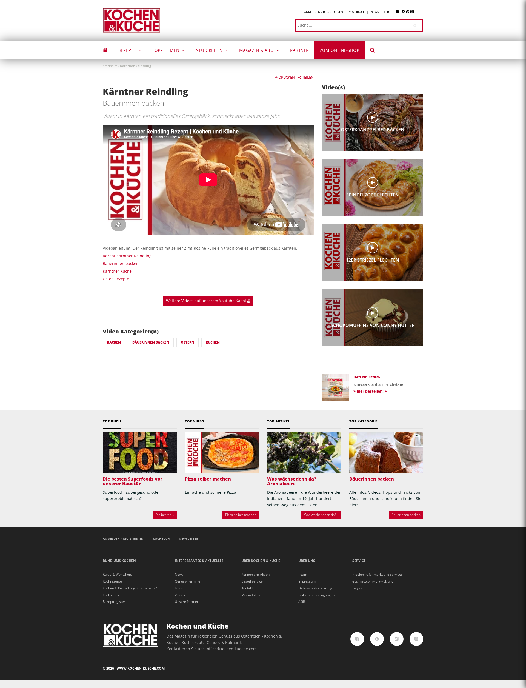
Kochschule (111, 595)
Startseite (110, 66)
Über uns (306, 560)
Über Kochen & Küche (261, 560)
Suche (376, 51)
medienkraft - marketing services (377, 574)
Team (302, 574)
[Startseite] (131, 20)
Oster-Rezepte (116, 278)
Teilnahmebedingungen (316, 595)
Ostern (187, 342)
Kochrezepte (112, 581)
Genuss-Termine (187, 581)
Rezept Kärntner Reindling (127, 255)
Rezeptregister (114, 601)
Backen (114, 342)
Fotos (179, 588)
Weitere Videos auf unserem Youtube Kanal (206, 300)
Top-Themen (166, 50)
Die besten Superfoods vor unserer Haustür (132, 481)
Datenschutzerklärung (315, 588)
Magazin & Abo (257, 50)
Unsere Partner (186, 601)
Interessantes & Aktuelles (199, 560)
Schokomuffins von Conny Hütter (372, 325)
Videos (180, 595)
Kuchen (213, 342)
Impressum (307, 581)
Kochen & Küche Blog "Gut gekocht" (130, 588)
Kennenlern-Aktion (255, 574)
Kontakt (247, 588)
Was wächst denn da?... (321, 514)
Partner (299, 50)
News (179, 574)
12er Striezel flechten (372, 260)
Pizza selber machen (208, 479)
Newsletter (380, 12)
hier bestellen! (370, 391)
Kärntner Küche (117, 271)
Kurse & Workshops (118, 574)
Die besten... (164, 514)
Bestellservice (252, 581)
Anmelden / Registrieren (323, 12)
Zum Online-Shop (339, 50)
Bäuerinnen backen (121, 263)
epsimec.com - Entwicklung (372, 581)
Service (359, 560)
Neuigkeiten (210, 50)
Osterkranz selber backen (372, 130)
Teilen (307, 77)
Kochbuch (356, 12)
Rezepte (128, 50)
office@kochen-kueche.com (232, 648)
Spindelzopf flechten (372, 195)
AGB (301, 601)
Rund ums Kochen (119, 560)
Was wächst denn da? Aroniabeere (291, 481)
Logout (357, 588)
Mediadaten (250, 595)
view (372, 117)
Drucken (286, 77)
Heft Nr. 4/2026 (366, 377)
